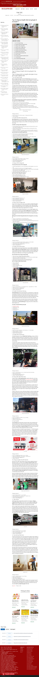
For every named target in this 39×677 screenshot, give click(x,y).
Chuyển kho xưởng (16, 306)
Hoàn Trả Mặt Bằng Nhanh (30, 658)
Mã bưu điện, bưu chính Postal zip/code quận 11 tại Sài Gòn (16, 618)
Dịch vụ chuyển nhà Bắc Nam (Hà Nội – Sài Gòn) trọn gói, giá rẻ (5, 39)
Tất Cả (2, 629)
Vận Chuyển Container (30, 665)
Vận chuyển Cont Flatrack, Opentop (4, 92)
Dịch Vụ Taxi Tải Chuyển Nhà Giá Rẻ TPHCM (5, 65)
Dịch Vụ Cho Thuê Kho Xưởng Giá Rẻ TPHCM (5, 53)
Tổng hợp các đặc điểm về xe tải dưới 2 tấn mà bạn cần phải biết (25, 601)
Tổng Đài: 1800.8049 (9, 674)
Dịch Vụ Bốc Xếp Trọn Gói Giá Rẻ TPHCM (5, 73)
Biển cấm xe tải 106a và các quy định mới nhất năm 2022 (34, 615)
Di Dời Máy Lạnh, (29, 663)
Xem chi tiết (14, 607)
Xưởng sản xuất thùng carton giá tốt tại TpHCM (5, 26)
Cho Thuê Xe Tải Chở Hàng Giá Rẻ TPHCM (5, 75)
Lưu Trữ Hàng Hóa (29, 662)
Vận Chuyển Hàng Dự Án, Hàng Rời (5, 86)
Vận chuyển (12, 629)
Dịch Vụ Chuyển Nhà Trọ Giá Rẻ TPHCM (5, 78)
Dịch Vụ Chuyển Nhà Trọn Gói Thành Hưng (5, 84)
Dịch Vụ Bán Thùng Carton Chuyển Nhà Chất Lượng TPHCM (5, 43)
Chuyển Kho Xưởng (29, 651)
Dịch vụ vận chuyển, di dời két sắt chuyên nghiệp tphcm (5, 33)
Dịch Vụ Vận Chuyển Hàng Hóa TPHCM (5, 70)
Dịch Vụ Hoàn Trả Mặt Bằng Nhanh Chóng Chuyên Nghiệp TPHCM (5, 58)
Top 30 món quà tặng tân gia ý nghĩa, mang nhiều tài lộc (34, 602)
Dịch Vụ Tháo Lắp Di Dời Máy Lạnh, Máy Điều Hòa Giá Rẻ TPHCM (5, 47)
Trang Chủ (17, 8)
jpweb (14, 585)
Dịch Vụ (27, 8)
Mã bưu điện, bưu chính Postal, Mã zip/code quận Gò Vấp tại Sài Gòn (15, 602)
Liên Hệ (35, 8)
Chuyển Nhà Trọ (29, 652)
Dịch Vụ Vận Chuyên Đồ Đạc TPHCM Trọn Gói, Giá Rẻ (5, 29)
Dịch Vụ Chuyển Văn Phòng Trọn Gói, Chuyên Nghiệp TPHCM (5, 80)
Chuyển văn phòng (29, 649)
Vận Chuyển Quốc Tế (30, 660)
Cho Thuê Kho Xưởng (30, 661)
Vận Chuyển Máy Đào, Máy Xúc (5, 94)
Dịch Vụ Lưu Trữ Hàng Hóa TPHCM (5, 50)
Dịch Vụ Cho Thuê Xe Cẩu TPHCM (5, 68)
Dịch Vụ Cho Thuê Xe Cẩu (30, 656)
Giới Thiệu (23, 8)
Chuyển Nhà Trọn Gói (30, 648)
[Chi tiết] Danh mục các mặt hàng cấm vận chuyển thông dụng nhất (24, 617)
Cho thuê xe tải (29, 653)
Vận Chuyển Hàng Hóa (30, 657)
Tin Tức (31, 8)
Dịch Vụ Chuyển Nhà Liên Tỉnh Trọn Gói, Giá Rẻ (5, 36)
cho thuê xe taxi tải (29, 379)
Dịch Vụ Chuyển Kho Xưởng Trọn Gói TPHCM (5, 61)
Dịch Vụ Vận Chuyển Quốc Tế (5, 55)
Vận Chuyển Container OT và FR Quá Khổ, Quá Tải (5, 89)
